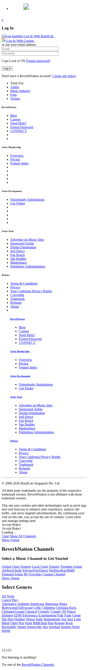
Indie (39, 619)
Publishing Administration (27, 266)
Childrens (48, 607)
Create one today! (64, 76)
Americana (37, 604)
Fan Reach (17, 255)
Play (15, 600)
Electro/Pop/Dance (35, 570)
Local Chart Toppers (46, 566)
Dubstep (7, 615)
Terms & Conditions (24, 283)
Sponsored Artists (22, 243)
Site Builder (18, 259)
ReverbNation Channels (38, 664)
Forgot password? (38, 61)
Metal (5, 623)
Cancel (6, 600)
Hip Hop (8, 619)
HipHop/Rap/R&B (62, 570)
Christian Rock (66, 607)
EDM (18, 615)
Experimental (47, 615)
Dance (71, 611)
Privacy (15, 287)
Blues (63, 604)
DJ (64, 611)
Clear (5, 536)
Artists (14, 87)
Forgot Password (21, 127)
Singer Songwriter (29, 627)
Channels (29, 536)
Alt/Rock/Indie (12, 570)
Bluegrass (52, 604)
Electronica (30, 615)
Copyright (17, 295)
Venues (15, 98)
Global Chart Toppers (16, 566)
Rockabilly (9, 627)
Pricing (15, 159)
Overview (17, 155)
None (10, 596)
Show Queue (10, 540)
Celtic (37, 607)
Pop (21, 623)
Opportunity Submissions (27, 199)
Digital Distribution (23, 247)
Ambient (23, 604)
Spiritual (54, 627)
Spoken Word (70, 627)
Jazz (70, 619)
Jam (63, 619)
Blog (13, 115)
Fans (13, 95)
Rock (69, 623)
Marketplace (18, 262)
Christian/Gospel (13, 611)
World (6, 631)
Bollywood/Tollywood (17, 607)
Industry (20, 91)
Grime (76, 615)
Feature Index (19, 163)
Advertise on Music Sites (27, 239)
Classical (31, 611)
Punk (28, 623)
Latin (77, 619)
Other (14, 623)
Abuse (14, 306)
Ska (45, 627)
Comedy (44, 611)
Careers (15, 119)
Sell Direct (17, 251)
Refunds (16, 302)
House (30, 619)
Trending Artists (71, 566)
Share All (16, 536)
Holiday (20, 619)
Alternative (9, 604)
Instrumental (52, 619)
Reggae (59, 623)
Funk (67, 615)
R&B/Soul (40, 623)
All (4, 596)
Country (56, 611)
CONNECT (18, 131)
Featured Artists (12, 574)
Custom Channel (54, 574)
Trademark (17, 299)
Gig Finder (17, 203)
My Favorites (33, 574)
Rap (51, 623)
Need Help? (18, 123)
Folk (60, 615)
